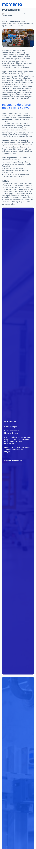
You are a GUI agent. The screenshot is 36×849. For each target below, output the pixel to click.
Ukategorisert (7, 16)
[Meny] (32, 4)
